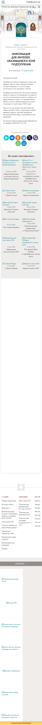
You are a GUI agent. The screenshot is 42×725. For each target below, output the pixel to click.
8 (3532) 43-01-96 (33, 2)
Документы (6, 508)
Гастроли (38, 519)
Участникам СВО (8, 522)
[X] (29, 137)
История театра (7, 504)
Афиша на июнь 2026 (31, 268)
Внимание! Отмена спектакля (11, 210)
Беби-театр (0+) (24, 501)
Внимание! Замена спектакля (31, 210)
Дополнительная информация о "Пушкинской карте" (31, 228)
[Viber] (35, 137)
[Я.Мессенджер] (6, 137)
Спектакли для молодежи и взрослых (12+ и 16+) (25, 521)
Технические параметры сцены (8, 532)
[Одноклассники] (18, 137)
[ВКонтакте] (12, 137)
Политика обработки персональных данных (9, 526)
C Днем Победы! (11, 268)
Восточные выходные (11, 227)
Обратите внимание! (31, 195)
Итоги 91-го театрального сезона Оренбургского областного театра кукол (31, 178)
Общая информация (9, 501)
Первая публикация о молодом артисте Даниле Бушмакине (11, 176)
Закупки (4, 548)
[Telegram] (23, 137)
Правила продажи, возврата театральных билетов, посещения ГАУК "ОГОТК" (10, 514)
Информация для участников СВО (11, 250)
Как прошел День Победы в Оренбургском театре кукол (31, 252)
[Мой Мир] (24, 143)
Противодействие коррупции (8, 544)
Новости (24, 45)
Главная (16, 45)
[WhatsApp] (18, 143)
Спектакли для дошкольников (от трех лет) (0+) (25, 506)
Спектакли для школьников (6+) (24, 513)
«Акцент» (38, 504)
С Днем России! (11, 195)
